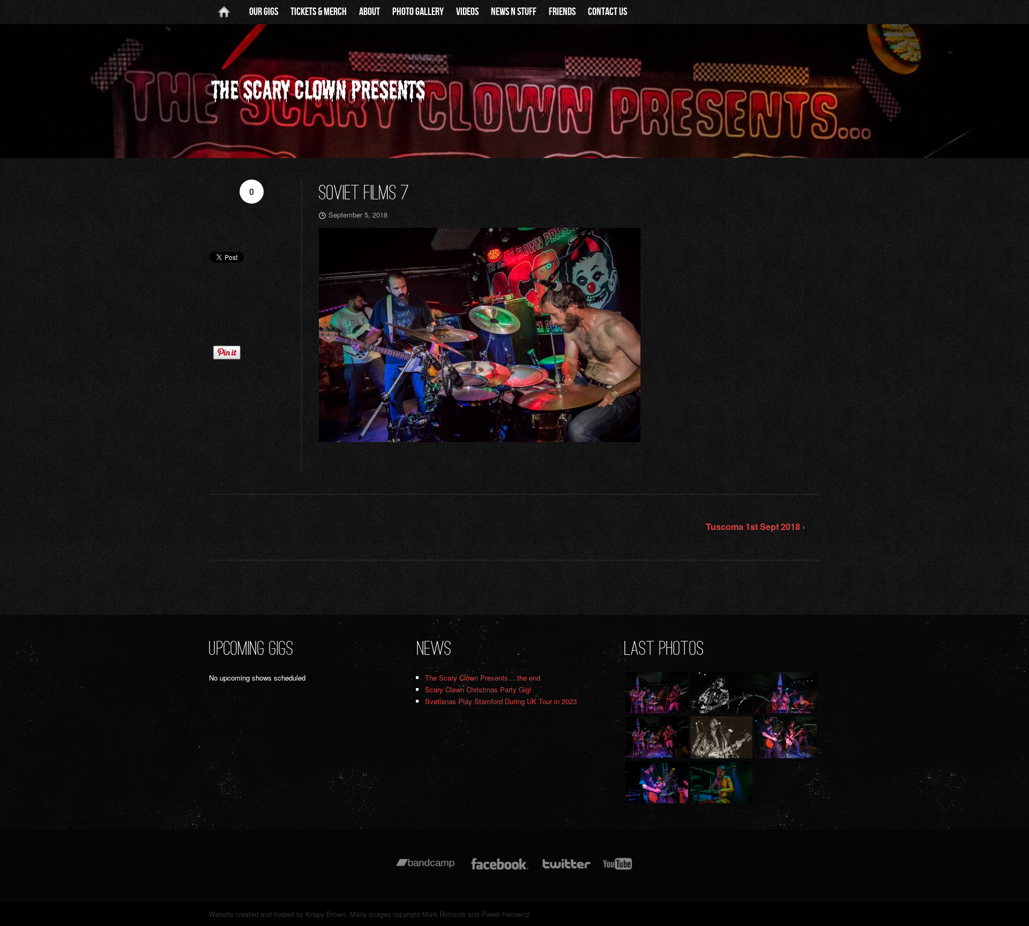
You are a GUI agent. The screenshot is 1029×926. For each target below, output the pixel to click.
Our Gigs (263, 11)
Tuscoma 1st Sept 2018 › (755, 526)
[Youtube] (618, 869)
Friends (562, 11)
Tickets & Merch (318, 11)
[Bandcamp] (425, 869)
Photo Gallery (418, 11)
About (369, 11)
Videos (467, 11)
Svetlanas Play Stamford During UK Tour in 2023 (501, 701)
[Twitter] (566, 869)
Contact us (607, 11)
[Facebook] (499, 869)
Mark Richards (444, 914)
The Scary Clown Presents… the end (482, 678)
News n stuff (513, 11)
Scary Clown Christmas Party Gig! (478, 689)
